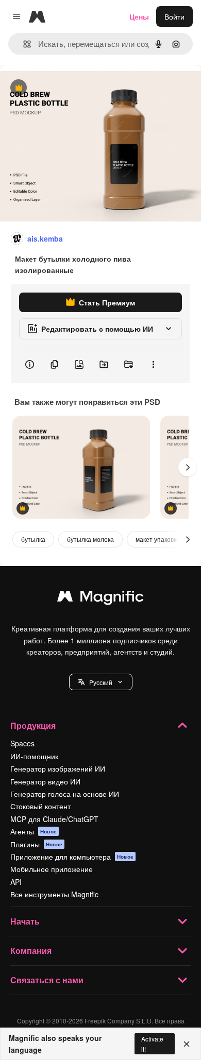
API (16, 882)
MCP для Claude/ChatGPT (54, 819)
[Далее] (187, 467)
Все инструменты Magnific (54, 894)
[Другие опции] (153, 364)
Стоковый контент (40, 806)
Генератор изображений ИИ (57, 768)
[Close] (186, 1044)
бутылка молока (90, 539)
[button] (100, 682)
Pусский (100, 682)
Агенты (33, 831)
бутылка (33, 539)
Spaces (22, 743)
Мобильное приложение (51, 869)
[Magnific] (100, 598)
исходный (69, 88)
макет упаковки (158, 539)
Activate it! (152, 1043)
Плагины (36, 844)
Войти (174, 16)
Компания (31, 950)
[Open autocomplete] (23, 44)
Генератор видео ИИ (45, 781)
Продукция (33, 725)
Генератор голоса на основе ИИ (64, 794)
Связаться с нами (46, 980)
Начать (25, 921)
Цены (139, 16)
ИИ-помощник (34, 756)
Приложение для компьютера (71, 856)
